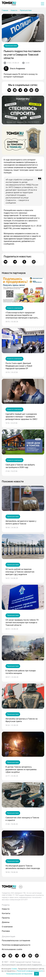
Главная (5, 10)
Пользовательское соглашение (16, 940)
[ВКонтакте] (9, 90)
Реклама (6, 931)
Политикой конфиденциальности (30, 971)
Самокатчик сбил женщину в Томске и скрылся (22, 818)
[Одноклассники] (26, 90)
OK (36, 974)
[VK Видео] (15, 90)
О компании (7, 926)
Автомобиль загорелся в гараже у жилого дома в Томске (21, 522)
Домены (5, 922)
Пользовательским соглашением (19, 974)
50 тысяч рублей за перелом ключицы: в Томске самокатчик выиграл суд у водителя (20, 571)
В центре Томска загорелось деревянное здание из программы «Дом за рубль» (21, 769)
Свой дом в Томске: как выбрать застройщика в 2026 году (20, 466)
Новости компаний (14, 308)
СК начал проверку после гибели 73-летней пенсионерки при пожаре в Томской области (22, 622)
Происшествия (26, 10)
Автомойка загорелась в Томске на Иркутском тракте (21, 720)
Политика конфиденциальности (16, 945)
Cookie (14, 969)
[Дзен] (31, 90)
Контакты (6, 913)
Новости (14, 10)
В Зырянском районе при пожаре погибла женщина (21, 671)
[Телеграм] (20, 90)
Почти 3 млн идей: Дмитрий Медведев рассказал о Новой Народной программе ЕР (19, 366)
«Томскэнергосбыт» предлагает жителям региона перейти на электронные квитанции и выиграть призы (22, 315)
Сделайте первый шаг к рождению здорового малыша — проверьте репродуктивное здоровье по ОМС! (21, 416)
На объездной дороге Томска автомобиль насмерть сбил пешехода (23, 867)
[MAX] (37, 90)
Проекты (6, 918)
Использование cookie (12, 949)
